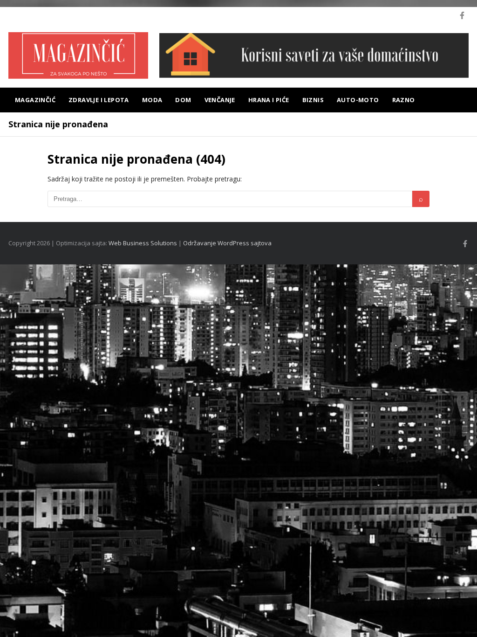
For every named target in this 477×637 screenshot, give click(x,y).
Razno (403, 100)
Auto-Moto (358, 100)
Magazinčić (35, 100)
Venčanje (219, 100)
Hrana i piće (268, 100)
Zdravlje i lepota (98, 100)
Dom (183, 100)
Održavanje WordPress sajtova (227, 243)
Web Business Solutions (143, 243)
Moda (152, 100)
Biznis (313, 100)
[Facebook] (462, 15)
